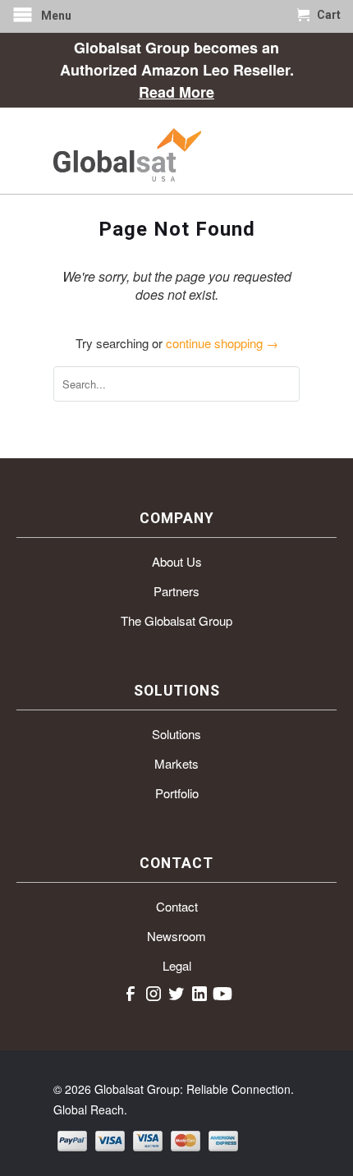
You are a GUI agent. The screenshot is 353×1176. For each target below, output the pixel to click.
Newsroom (176, 935)
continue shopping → (222, 342)
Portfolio (177, 793)
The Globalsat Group (176, 620)
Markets (176, 763)
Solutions (176, 733)
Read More (176, 92)
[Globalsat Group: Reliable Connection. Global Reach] (176, 150)
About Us (177, 561)
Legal (177, 965)
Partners (176, 590)
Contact (177, 906)
